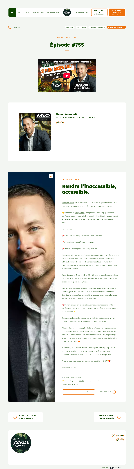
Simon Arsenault (68, 203)
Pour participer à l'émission (70, 384)
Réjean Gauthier (76, 377)
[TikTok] (117, 439)
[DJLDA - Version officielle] (67, 12)
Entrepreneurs (97, 27)
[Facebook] (57, 122)
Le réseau (81, 27)
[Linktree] (122, 439)
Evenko (84, 282)
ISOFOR (81, 381)
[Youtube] (122, 435)
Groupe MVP (79, 213)
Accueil (69, 27)
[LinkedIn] (61, 122)
